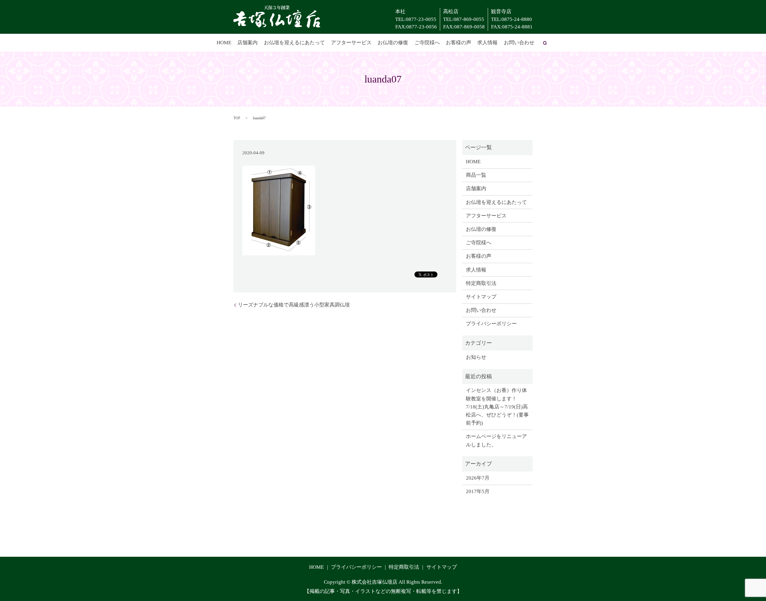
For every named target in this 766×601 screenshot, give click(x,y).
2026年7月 (478, 478)
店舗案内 (247, 42)
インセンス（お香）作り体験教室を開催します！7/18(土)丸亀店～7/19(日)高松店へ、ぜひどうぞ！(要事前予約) (497, 407)
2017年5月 (478, 491)
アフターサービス (351, 42)
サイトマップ (481, 297)
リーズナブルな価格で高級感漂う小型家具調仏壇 (294, 305)
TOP (236, 118)
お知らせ (476, 357)
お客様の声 (458, 42)
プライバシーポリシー (491, 324)
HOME (224, 42)
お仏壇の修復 (393, 42)
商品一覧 (476, 175)
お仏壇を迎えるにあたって (294, 42)
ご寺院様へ (427, 42)
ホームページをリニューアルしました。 (496, 440)
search (544, 42)
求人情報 (487, 42)
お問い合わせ (519, 42)
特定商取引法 (481, 283)
